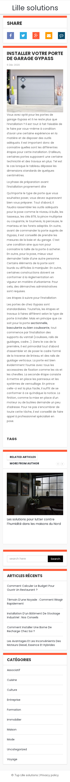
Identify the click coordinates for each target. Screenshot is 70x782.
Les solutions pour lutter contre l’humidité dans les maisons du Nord (34, 521)
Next (62, 464)
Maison (12, 729)
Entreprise (13, 700)
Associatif (13, 670)
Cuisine (12, 680)
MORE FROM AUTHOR (24, 463)
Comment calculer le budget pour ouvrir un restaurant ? (30, 588)
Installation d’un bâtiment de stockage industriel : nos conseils (33, 615)
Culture (12, 690)
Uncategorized (17, 749)
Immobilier (14, 720)
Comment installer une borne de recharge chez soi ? (29, 629)
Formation (14, 710)
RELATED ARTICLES (23, 457)
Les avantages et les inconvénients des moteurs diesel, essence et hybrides (34, 643)
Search (55, 559)
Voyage (12, 759)
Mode (11, 739)
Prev (58, 464)
